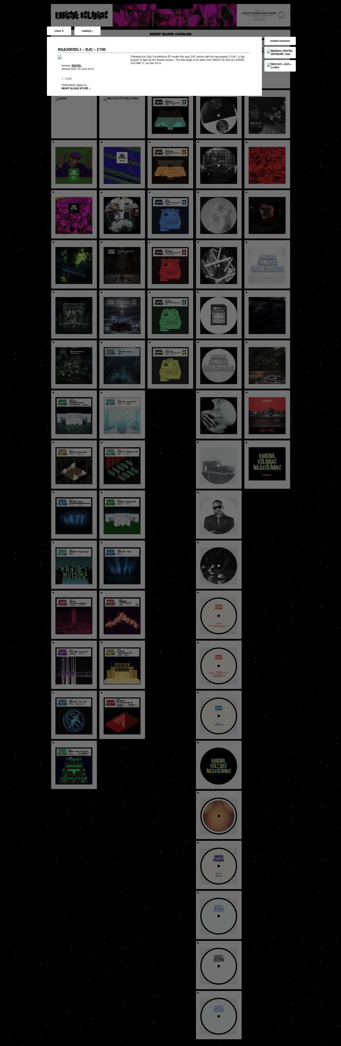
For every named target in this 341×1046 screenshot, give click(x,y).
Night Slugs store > (76, 88)
